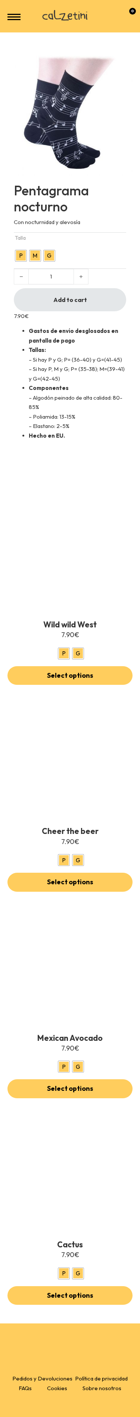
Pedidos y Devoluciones (42, 1378)
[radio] (21, 255)
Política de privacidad (101, 1378)
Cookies (57, 1388)
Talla (20, 237)
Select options (70, 675)
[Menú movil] (14, 17)
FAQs (25, 1388)
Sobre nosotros (102, 1388)
